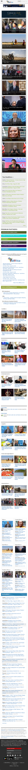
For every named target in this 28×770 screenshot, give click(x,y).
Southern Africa (6, 569)
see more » (4, 723)
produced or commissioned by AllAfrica (7, 736)
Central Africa (18, 519)
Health (3, 424)
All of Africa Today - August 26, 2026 (11, 183)
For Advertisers (10, 750)
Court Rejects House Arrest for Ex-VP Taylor (12, 198)
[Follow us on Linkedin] (15, 755)
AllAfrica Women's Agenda (9, 245)
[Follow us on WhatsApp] (18, 755)
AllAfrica (9, 2)
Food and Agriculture (7, 453)
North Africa (18, 544)
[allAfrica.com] (14, 259)
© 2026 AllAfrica (7, 762)
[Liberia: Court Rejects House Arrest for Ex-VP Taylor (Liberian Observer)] (20, 574)
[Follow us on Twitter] (10, 755)
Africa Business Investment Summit (9, 301)
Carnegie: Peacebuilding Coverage (11, 235)
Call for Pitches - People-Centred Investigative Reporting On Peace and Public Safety (14, 298)
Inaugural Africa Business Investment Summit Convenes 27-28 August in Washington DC (14, 303)
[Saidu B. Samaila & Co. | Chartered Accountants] (14, 5)
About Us (15, 763)
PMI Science (5, 249)
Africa (3, 519)
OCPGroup (5, 239)
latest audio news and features (15, 414)
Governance (4, 483)
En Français (23, 1)
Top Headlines (7, 177)
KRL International (6, 291)
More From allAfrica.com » (19, 282)
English (19, 1)
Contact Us (22, 762)
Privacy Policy (15, 762)
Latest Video (4, 407)
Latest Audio (4, 413)
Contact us (5, 737)
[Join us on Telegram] (12, 755)
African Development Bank (9, 232)
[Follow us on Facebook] (8, 755)
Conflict (3, 309)
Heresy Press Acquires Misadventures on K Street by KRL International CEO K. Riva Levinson (13, 293)
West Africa (18, 569)
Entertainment (5, 374)
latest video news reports (13, 409)
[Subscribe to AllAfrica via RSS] (20, 755)
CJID (3, 296)
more (24, 225)
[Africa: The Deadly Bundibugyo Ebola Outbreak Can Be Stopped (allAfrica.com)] (7, 524)
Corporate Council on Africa (10, 242)
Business (3, 340)
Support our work (10, 748)
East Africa (4, 544)
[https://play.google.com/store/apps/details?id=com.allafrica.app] (8, 758)
